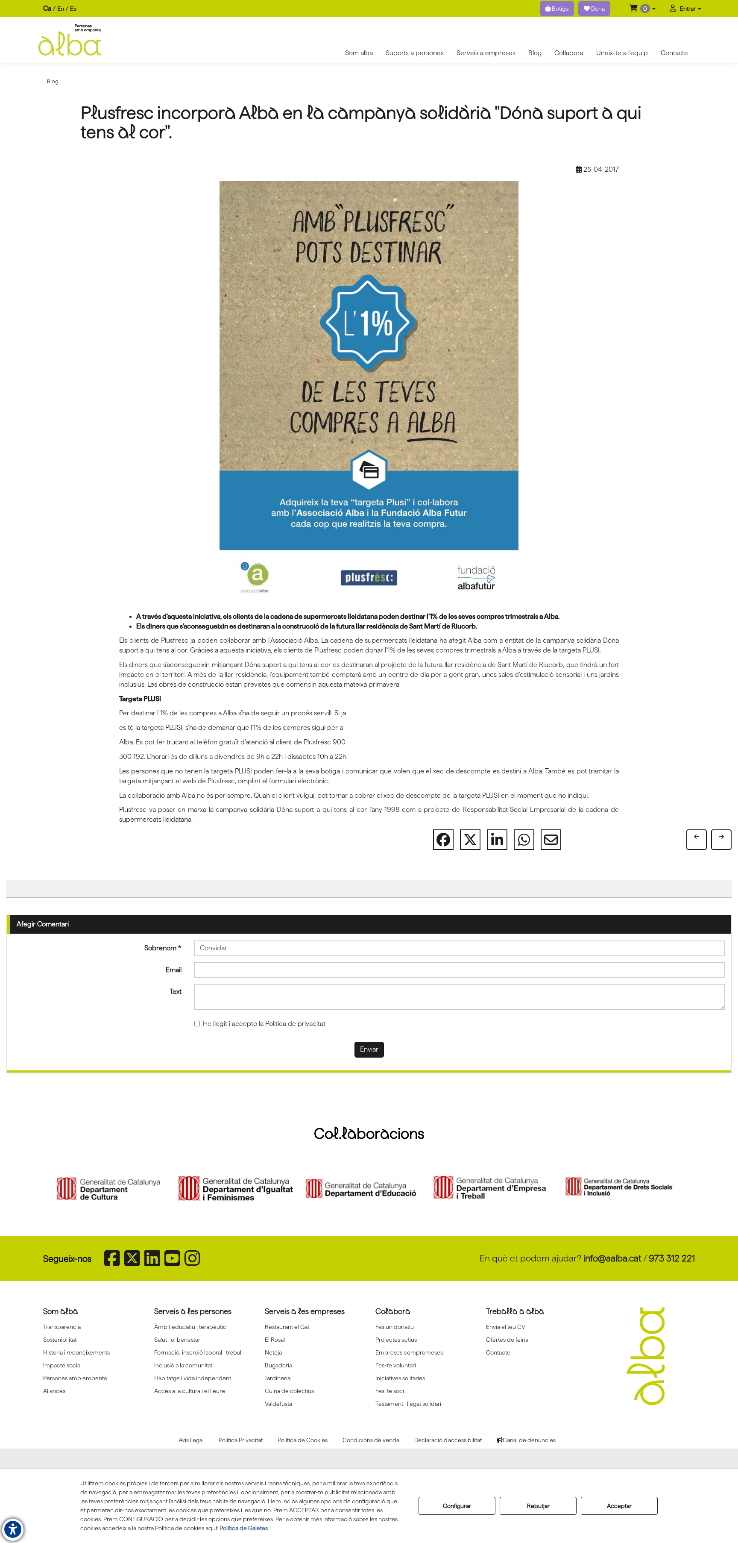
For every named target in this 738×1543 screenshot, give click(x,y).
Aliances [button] (54, 1390)
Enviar (369, 1049)
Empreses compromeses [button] (409, 1352)
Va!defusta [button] (278, 1403)
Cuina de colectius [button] (289, 1390)
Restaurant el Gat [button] (287, 1326)
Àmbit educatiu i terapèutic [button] (190, 1326)
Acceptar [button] (619, 1505)
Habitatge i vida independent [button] (192, 1378)
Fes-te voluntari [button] (395, 1365)
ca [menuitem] (47, 8)
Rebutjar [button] (538, 1505)
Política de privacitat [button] (295, 1023)
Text (176, 991)
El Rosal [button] (275, 1339)
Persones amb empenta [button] (75, 1378)
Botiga (559, 8)
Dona (597, 8)
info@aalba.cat (612, 1258)
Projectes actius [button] (396, 1339)
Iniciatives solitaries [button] (400, 1378)
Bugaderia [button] (278, 1365)
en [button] (60, 8)
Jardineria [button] (277, 1378)
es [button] (73, 8)
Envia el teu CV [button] (505, 1326)
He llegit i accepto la (264, 1023)
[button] (642, 8)
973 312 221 (672, 1258)
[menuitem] (59, 9)
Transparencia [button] (62, 1326)
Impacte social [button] (62, 1365)
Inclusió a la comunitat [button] (183, 1365)
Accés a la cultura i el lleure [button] (189, 1390)
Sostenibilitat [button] (59, 1339)
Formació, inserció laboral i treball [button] (198, 1352)
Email (174, 969)
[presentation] (59, 1189)
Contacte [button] (498, 1352)
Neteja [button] (273, 1352)
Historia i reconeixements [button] (76, 1352)
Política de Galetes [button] (244, 1528)
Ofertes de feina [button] (507, 1339)
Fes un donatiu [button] (394, 1326)
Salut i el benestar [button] (177, 1339)
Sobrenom (163, 948)
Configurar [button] (457, 1505)
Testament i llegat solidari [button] (408, 1403)
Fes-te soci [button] (389, 1390)
